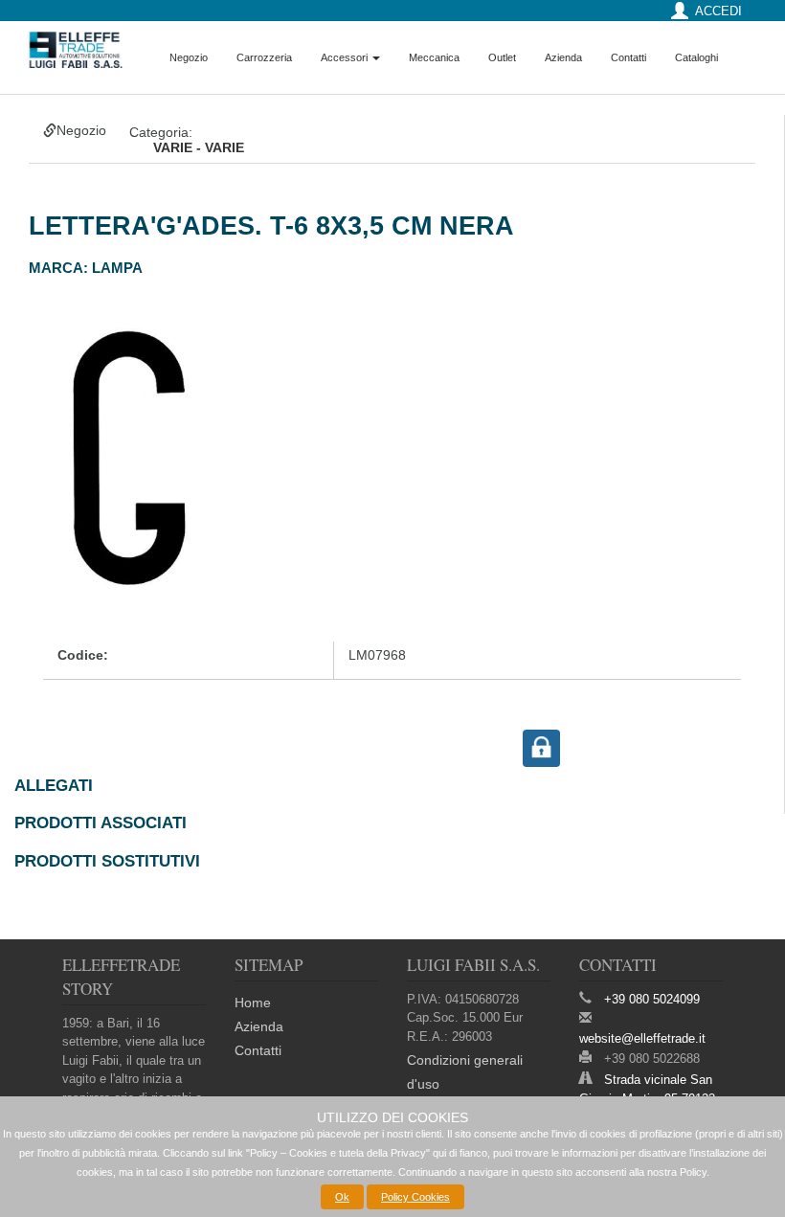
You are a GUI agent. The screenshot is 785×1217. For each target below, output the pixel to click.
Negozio (188, 57)
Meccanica (434, 57)
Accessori (345, 57)
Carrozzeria (264, 57)
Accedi (718, 11)
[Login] (541, 747)
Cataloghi (696, 57)
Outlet (502, 57)
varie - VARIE (198, 147)
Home (253, 1002)
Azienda (563, 57)
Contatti (628, 57)
